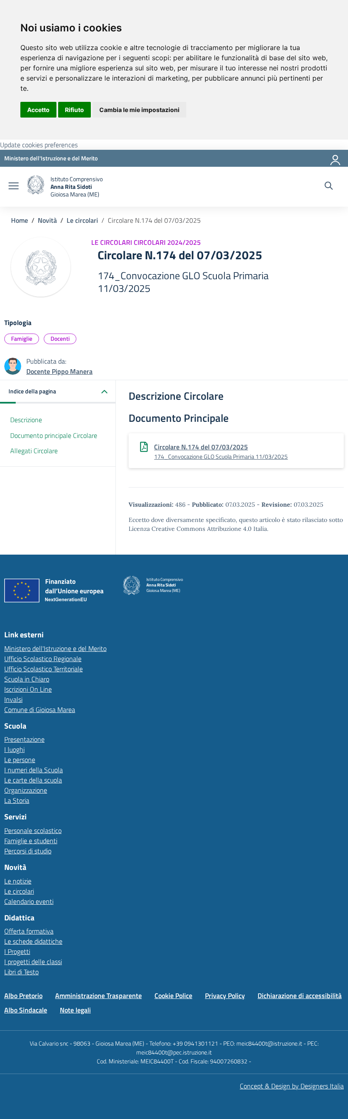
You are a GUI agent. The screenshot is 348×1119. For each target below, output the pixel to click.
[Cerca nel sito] (328, 186)
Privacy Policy (225, 995)
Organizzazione (25, 790)
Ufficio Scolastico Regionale (42, 658)
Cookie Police (173, 995)
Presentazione (24, 739)
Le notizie (17, 881)
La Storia (16, 800)
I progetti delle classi (33, 961)
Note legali (75, 1010)
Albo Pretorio (23, 995)
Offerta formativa (28, 931)
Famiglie (21, 338)
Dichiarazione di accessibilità (300, 995)
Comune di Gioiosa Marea (39, 709)
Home (19, 220)
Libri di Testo (21, 972)
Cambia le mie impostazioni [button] (139, 109)
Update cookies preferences (39, 145)
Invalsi (13, 699)
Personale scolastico (33, 830)
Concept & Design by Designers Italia (292, 1086)
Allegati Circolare (34, 451)
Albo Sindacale (25, 1010)
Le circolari (82, 220)
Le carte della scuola (33, 780)
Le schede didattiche (33, 941)
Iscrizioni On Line (28, 689)
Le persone (19, 759)
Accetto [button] (38, 109)
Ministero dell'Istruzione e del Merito (55, 648)
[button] (58, 392)
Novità (47, 220)
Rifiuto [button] (74, 109)
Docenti (60, 338)
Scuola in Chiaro (26, 679)
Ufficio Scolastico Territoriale (43, 669)
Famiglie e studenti (30, 841)
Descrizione (26, 420)
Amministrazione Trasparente (98, 995)
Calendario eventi (28, 901)
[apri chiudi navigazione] (13, 187)
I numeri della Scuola (33, 770)
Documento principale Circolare (53, 435)
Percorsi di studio (27, 851)
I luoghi (14, 749)
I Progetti (17, 951)
